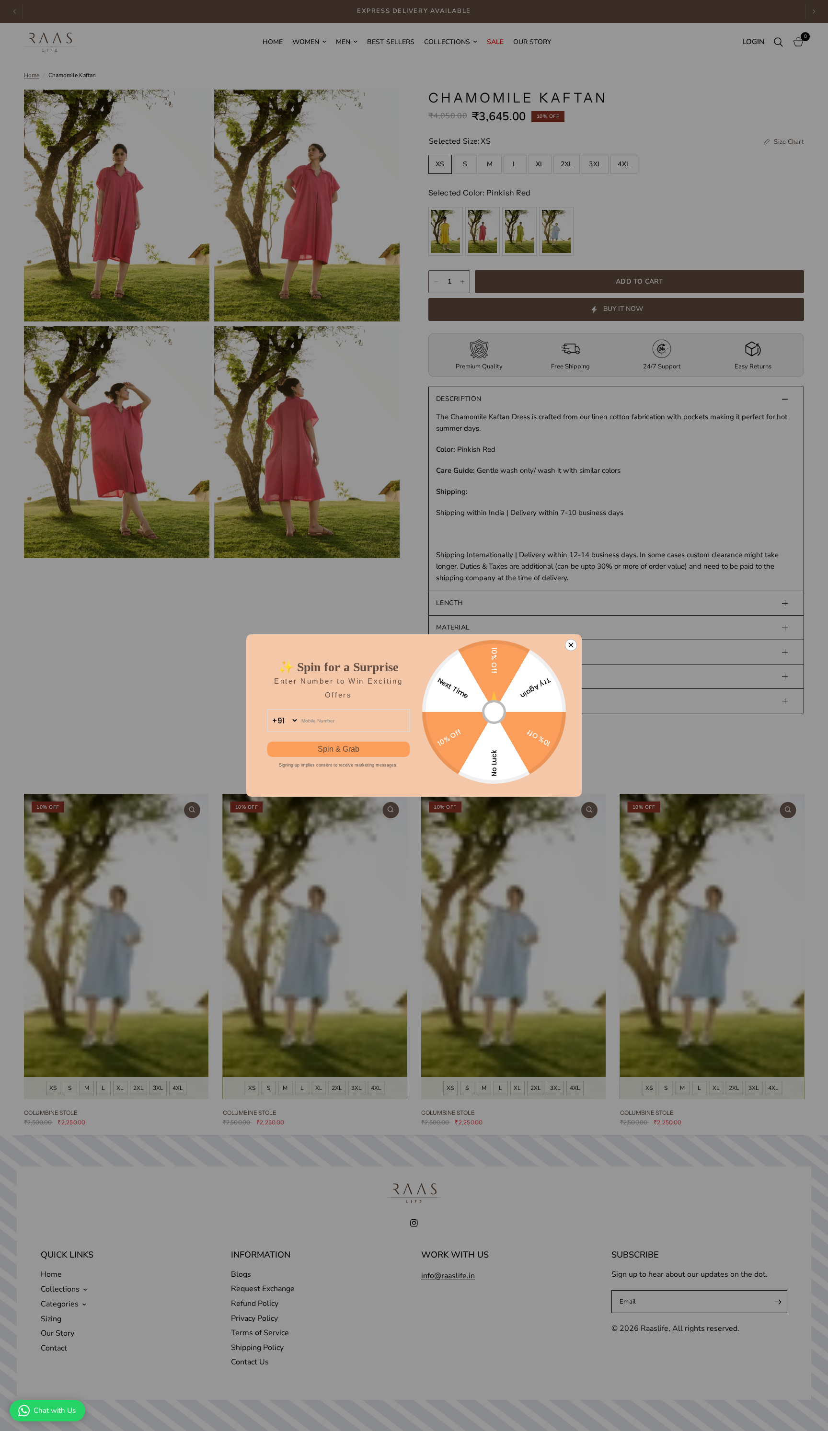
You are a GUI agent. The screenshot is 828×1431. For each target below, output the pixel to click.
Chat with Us (55, 1410)
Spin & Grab (338, 749)
